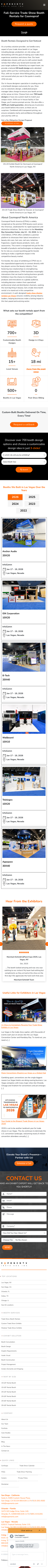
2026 (15, 497)
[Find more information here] (27, 1547)
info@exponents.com (9, 1503)
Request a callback (24, 424)
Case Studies (5, 1433)
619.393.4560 (39, 1500)
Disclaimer (4, 1484)
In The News (5, 1446)
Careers (4, 1478)
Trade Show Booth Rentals (10, 1319)
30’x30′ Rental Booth (8, 1405)
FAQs (3, 1472)
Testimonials (5, 1437)
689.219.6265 (37, 1514)
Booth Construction (8, 1360)
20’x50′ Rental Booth (8, 1401)
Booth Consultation (8, 1342)
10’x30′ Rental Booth (8, 1387)
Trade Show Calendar (27, 1466)
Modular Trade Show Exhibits (11, 1328)
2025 (32, 497)
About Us (4, 1419)
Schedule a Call (24, 1163)
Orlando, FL (5, 1291)
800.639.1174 (26, 1500)
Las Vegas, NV (6, 1282)
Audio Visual (5, 1355)
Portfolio (4, 1428)
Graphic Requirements (9, 1351)
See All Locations (7, 1305)
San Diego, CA (6, 1287)
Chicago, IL (5, 1300)
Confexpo (4, 1466)
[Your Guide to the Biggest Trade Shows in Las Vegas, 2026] (24, 1106)
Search (25, 469)
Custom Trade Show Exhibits (11, 1323)
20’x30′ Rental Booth (8, 1396)
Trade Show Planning (24, 1472)
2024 (15, 504)
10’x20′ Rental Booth (8, 1383)
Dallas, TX (4, 1296)
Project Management (8, 1364)
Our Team (4, 1424)
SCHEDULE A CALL (12, 123)
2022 (23, 510)
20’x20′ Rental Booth (8, 1392)
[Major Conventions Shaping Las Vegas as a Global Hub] (24, 1058)
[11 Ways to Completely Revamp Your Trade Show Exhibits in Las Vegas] (24, 1010)
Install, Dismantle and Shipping (12, 1369)
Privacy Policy (23, 1478)
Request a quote (24, 23)
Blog (3, 1442)
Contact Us (5, 1451)
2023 (32, 504)
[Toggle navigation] (44, 5)
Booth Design (6, 1346)
